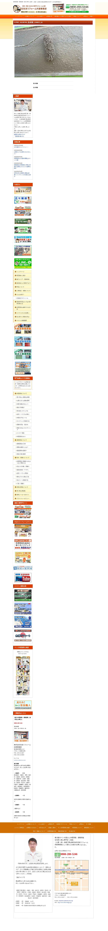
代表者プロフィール (22, 298)
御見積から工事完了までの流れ (63, 16)
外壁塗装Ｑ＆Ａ (21, 436)
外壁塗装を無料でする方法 (24, 308)
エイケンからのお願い (23, 313)
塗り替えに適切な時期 (23, 397)
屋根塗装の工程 (21, 443)
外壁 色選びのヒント (23, 404)
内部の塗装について (22, 487)
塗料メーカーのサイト (23, 494)
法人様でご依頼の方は (23, 316)
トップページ (18, 16)
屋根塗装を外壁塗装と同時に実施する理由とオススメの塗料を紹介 (22, 166)
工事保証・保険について (24, 290)
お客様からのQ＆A (31, 827)
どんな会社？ (40, 16)
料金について (77, 16)
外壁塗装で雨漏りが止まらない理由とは (24, 462)
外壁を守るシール (22, 417)
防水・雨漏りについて (23, 457)
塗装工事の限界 (21, 454)
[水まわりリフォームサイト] (23, 530)
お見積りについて (29, 16)
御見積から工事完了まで (24, 283)
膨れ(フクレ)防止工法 (23, 476)
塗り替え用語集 (21, 491)
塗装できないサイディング (24, 428)
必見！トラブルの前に (23, 414)
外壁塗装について (22, 393)
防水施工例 (72, 831)
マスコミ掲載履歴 (22, 320)
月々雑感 (88, 824)
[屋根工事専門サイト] (23, 511)
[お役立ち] (23, 190)
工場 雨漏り (20, 483)
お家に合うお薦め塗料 (23, 400)
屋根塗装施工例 (62, 831)
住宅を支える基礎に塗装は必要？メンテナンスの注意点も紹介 (22, 174)
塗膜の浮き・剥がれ (22, 424)
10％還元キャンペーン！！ (21, 147)
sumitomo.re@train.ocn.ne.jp (19, 760)
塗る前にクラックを (22, 411)
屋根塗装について (22, 440)
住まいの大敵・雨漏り (23, 466)
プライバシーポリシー (23, 498)
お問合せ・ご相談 (88, 16)
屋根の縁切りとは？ (22, 447)
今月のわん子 (42, 827)
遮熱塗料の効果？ (22, 450)
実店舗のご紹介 (21, 275)
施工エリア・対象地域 (23, 279)
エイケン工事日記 (19, 827)
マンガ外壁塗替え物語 (64, 827)
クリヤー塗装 (20, 433)
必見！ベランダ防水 (22, 473)
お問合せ (81, 824)
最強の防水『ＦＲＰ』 (23, 470)
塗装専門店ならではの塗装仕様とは (24, 302)
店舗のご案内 (51, 827)
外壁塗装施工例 (51, 831)
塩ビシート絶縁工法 (22, 480)
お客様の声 (49, 16)
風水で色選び (20, 407)
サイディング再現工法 (23, 421)
